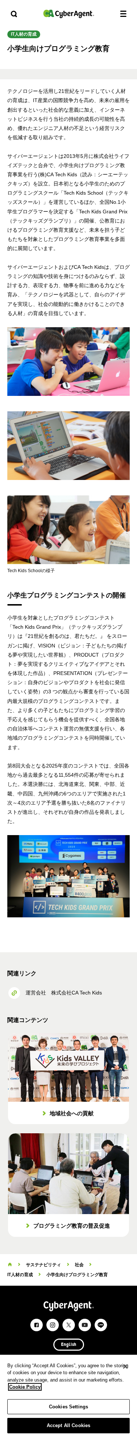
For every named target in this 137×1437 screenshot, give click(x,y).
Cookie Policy (25, 1387)
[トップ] (9, 1264)
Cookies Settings (68, 1406)
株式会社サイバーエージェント (68, 14)
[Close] (125, 1366)
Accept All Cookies (68, 1425)
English (68, 1344)
